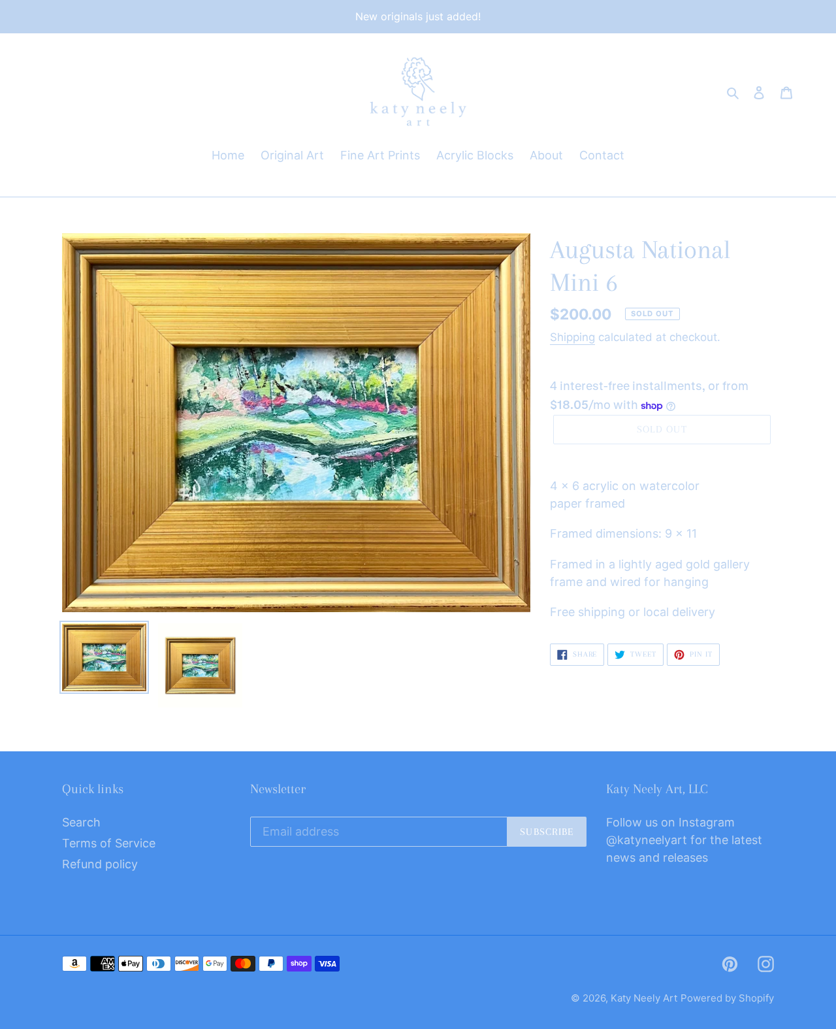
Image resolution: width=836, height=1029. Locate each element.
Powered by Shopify (727, 998)
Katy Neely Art (644, 998)
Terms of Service (108, 843)
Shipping (572, 337)
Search (81, 822)
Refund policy (100, 864)
